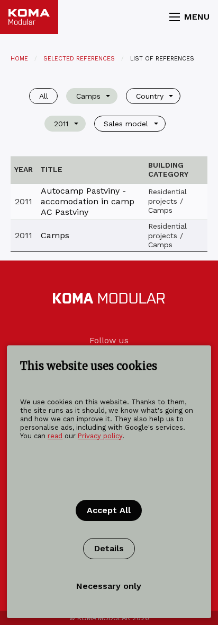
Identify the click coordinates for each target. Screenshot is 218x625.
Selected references (79, 58)
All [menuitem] (43, 96)
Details (109, 548)
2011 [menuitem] (61, 123)
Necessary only (108, 586)
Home (19, 58)
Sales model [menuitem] (126, 123)
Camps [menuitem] (88, 96)
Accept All (109, 510)
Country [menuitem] (150, 96)
